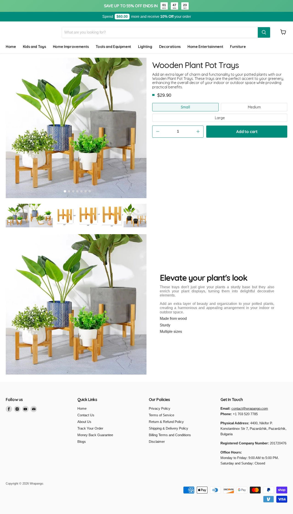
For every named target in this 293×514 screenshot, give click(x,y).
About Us (84, 422)
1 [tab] (65, 191)
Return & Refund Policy (166, 422)
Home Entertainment (205, 46)
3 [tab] (73, 191)
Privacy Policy (159, 408)
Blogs (81, 441)
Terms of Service (161, 415)
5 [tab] (81, 191)
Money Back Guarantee (95, 435)
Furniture (238, 46)
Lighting (145, 46)
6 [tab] (85, 191)
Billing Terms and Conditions (170, 435)
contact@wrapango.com (249, 408)
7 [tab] (89, 191)
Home (11, 46)
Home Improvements (71, 46)
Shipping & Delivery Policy (168, 428)
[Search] (264, 32)
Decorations (170, 46)
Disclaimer (157, 441)
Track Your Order (90, 428)
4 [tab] (77, 191)
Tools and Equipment (113, 46)
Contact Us (85, 415)
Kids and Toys (34, 46)
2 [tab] (69, 191)
